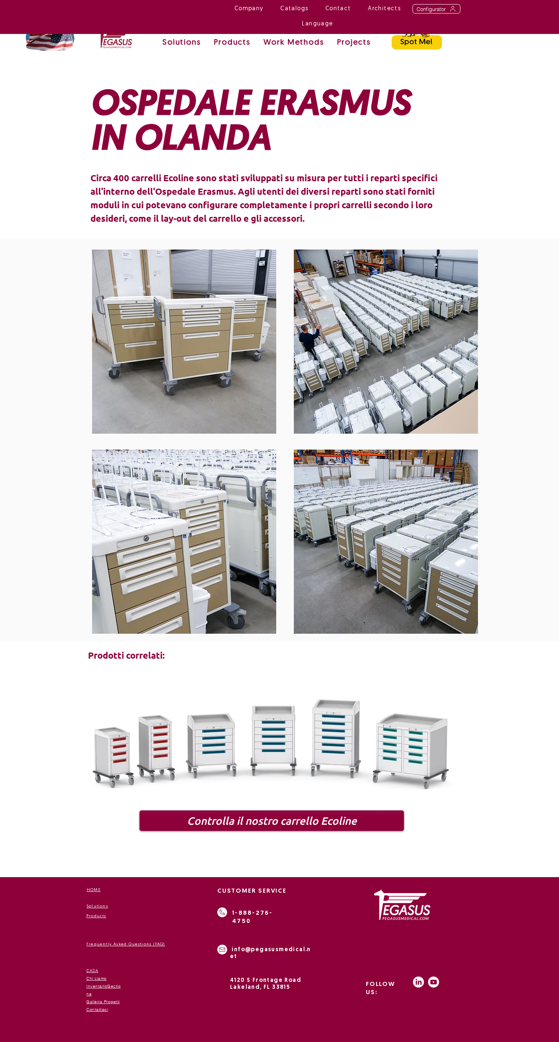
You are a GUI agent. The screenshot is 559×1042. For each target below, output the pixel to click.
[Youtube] (433, 982)
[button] (293, 43)
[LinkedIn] (418, 982)
